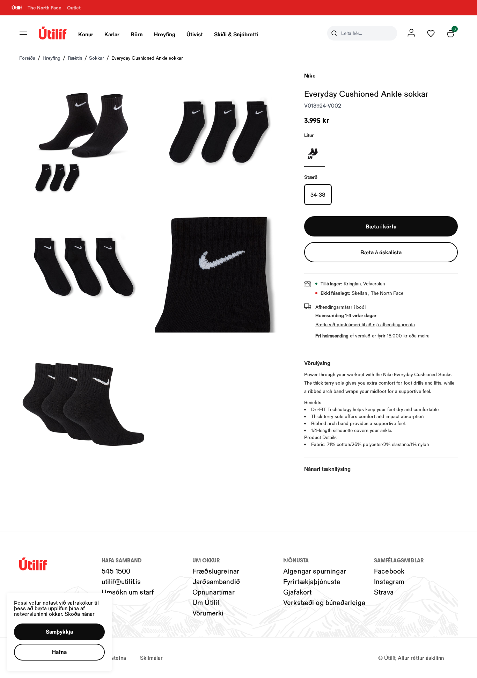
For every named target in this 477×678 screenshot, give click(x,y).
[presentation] (86, 33)
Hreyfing (164, 34)
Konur (85, 34)
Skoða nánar (80, 613)
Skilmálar (151, 657)
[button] (23, 33)
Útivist (194, 34)
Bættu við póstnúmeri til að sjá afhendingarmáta (365, 324)
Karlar (111, 34)
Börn (137, 34)
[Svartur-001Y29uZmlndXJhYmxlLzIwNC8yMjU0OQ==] (314, 152)
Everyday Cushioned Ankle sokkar (147, 58)
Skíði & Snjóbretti (236, 34)
